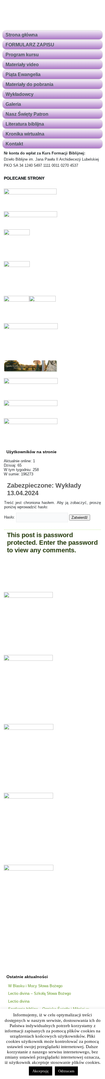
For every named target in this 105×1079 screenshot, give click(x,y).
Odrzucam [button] (66, 1071)
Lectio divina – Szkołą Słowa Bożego (39, 993)
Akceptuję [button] (40, 1071)
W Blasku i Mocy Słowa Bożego (35, 986)
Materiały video (22, 64)
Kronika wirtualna (25, 133)
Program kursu (22, 54)
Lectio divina (18, 1001)
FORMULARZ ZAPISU (30, 44)
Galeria (13, 104)
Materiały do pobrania (29, 84)
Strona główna (22, 34)
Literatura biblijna (25, 124)
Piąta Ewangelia (23, 74)
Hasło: (10, 517)
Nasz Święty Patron (27, 114)
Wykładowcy (20, 94)
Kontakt (14, 143)
